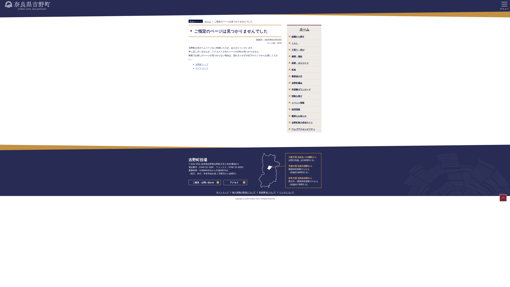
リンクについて (286, 192)
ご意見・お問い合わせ (203, 182)
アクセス (234, 182)
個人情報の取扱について (244, 192)
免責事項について (267, 192)
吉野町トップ (202, 64)
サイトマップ (202, 68)
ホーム (208, 21)
